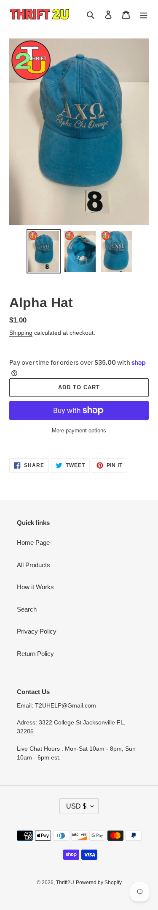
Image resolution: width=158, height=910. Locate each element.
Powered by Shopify (99, 882)
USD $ (76, 806)
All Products (33, 564)
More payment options (79, 430)
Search (27, 609)
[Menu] (144, 14)
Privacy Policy (36, 631)
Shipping (20, 332)
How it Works (35, 586)
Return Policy (35, 653)
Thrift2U (65, 882)
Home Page (33, 542)
